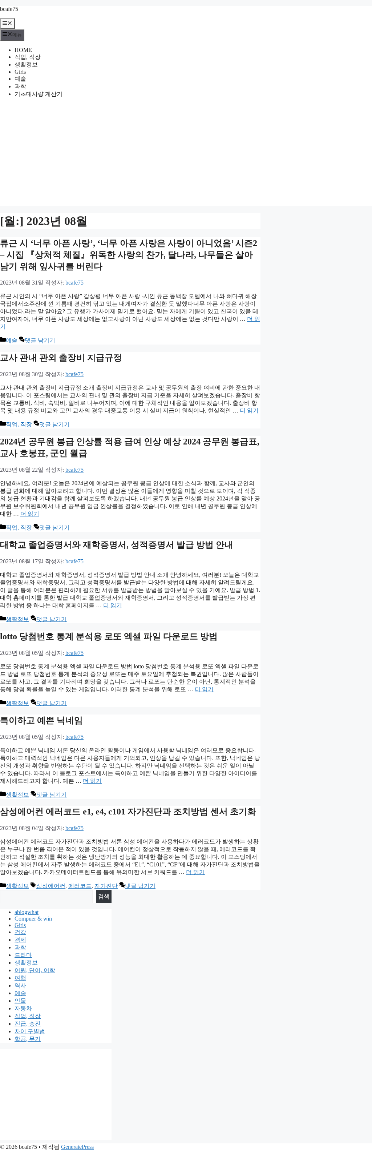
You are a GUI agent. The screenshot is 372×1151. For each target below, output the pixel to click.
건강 (20, 932)
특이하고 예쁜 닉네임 (41, 720)
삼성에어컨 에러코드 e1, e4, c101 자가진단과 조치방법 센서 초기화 (128, 811)
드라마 (23, 955)
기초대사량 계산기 (38, 94)
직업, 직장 (28, 57)
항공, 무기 (28, 1039)
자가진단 (106, 886)
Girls (20, 72)
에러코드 (80, 886)
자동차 (23, 1008)
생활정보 (26, 64)
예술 (20, 79)
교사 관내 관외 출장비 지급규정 (61, 357)
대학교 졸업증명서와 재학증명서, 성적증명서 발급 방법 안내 (116, 545)
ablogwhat (27, 912)
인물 (20, 1001)
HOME (23, 50)
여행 (20, 978)
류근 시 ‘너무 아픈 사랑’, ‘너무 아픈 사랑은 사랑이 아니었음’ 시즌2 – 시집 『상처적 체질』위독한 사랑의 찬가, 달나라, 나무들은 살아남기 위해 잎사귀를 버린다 (128, 254)
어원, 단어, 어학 (35, 970)
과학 (20, 86)
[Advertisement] (186, 155)
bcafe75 (9, 9)
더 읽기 (249, 410)
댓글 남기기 (40, 340)
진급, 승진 (28, 1024)
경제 (20, 940)
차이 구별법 (30, 1031)
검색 (104, 896)
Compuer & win (33, 918)
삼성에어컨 (50, 886)
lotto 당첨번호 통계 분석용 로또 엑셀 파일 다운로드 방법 (109, 636)
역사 (20, 985)
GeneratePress (77, 1147)
